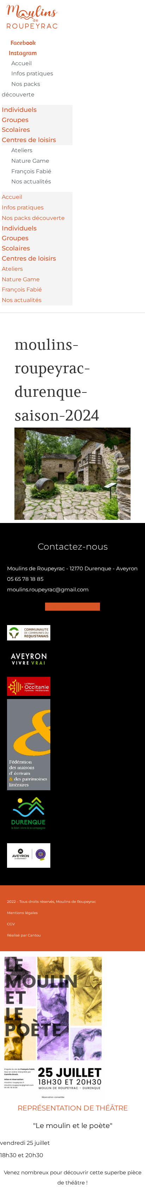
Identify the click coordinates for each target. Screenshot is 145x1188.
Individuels (19, 110)
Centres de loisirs (29, 140)
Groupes (15, 120)
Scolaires (16, 130)
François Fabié (31, 171)
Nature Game (30, 160)
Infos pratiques (32, 73)
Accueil (21, 63)
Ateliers (21, 150)
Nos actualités (31, 181)
